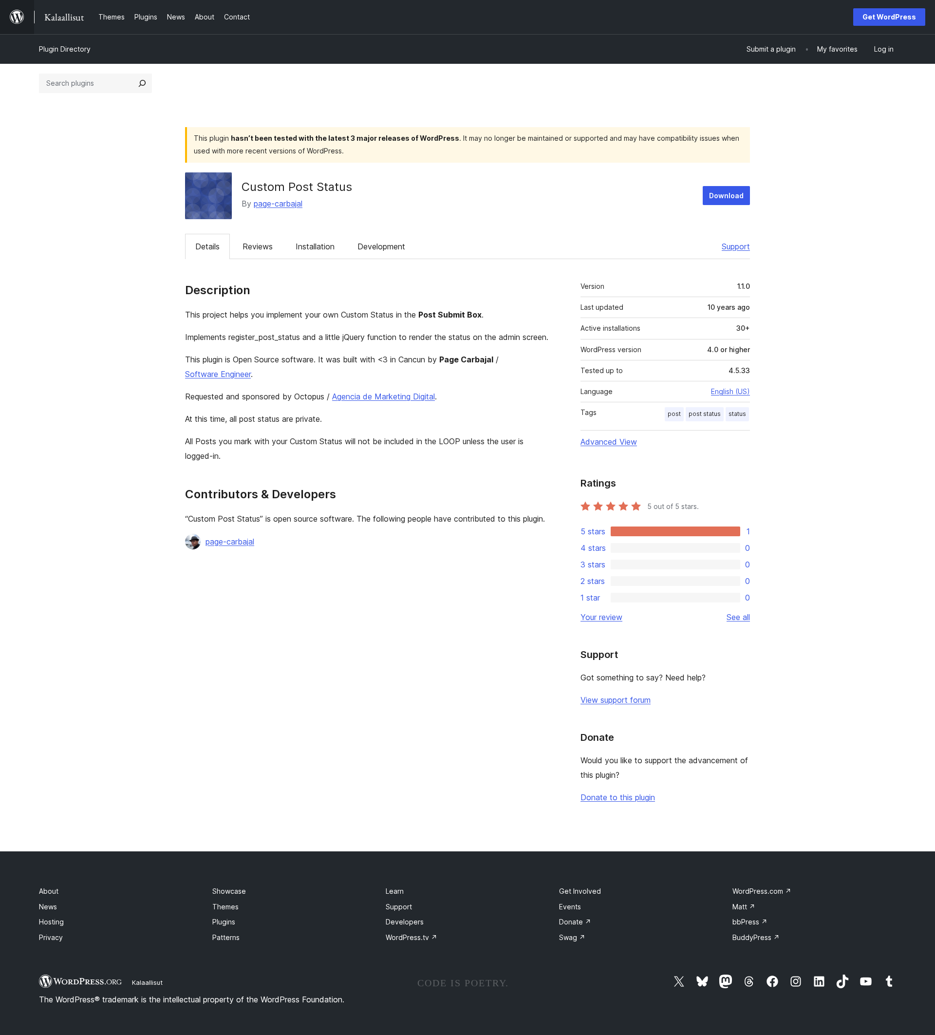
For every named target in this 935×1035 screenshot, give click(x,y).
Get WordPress (889, 17)
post (674, 413)
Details (207, 246)
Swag (572, 937)
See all (738, 617)
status (737, 413)
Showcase (229, 891)
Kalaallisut (147, 982)
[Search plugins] (142, 83)
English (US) (730, 391)
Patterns (226, 937)
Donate (575, 922)
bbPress (749, 922)
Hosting (51, 922)
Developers (405, 922)
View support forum (615, 700)
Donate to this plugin (617, 797)
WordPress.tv (411, 937)
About (48, 891)
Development (381, 246)
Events (570, 907)
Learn (395, 891)
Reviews (258, 246)
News (48, 907)
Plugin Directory (65, 49)
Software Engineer (218, 374)
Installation (315, 246)
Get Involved (580, 891)
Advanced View (608, 442)
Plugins (223, 922)
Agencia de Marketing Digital (383, 396)
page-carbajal (278, 203)
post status (705, 413)
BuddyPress (756, 937)
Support (736, 246)
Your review (601, 617)
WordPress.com (761, 891)
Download (726, 195)
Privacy (51, 937)
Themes (225, 907)
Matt (743, 907)
